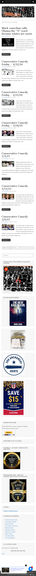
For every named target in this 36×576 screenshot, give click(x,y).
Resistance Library (10, 530)
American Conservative (11, 519)
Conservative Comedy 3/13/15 (15, 187)
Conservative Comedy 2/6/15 (15, 218)
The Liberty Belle (9, 535)
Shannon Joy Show (10, 532)
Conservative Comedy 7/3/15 (15, 155)
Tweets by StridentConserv (10, 511)
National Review (9, 528)
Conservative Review (10, 522)
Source (3, 553)
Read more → (6, 54)
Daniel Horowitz (9, 524)
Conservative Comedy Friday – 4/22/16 (15, 63)
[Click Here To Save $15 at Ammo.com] (13, 414)
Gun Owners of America (11, 525)
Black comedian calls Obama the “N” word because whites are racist (17, 31)
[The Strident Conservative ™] (18, 11)
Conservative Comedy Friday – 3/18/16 (15, 124)
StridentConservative (7, 292)
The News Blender (10, 538)
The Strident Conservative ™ (17, 572)
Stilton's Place (8, 534)
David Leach (5, 36)
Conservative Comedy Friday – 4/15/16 (15, 94)
